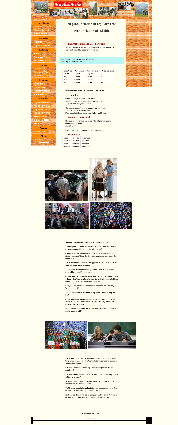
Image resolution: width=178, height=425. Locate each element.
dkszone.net (85, 422)
